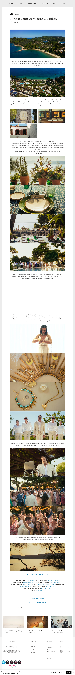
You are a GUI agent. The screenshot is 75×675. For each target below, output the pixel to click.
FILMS (48, 649)
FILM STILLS (49, 653)
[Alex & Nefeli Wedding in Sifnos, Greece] (13, 622)
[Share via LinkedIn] (18, 607)
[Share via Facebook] (11, 607)
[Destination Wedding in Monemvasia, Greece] (61, 622)
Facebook (33, 648)
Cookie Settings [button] (52, 672)
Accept (68, 672)
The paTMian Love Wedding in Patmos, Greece (37, 631)
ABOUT (48, 656)
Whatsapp (33, 652)
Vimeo (33, 649)
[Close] (73, 672)
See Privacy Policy (13, 673)
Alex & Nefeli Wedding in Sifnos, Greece (13, 631)
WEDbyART (49, 647)
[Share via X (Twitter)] (14, 607)
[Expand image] (23, 116)
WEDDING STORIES (51, 651)
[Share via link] (22, 607)
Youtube (33, 651)
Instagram (33, 646)
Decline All (61, 672)
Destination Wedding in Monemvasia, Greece (58, 631)
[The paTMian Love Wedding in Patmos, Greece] (37, 622)
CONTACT (49, 658)
